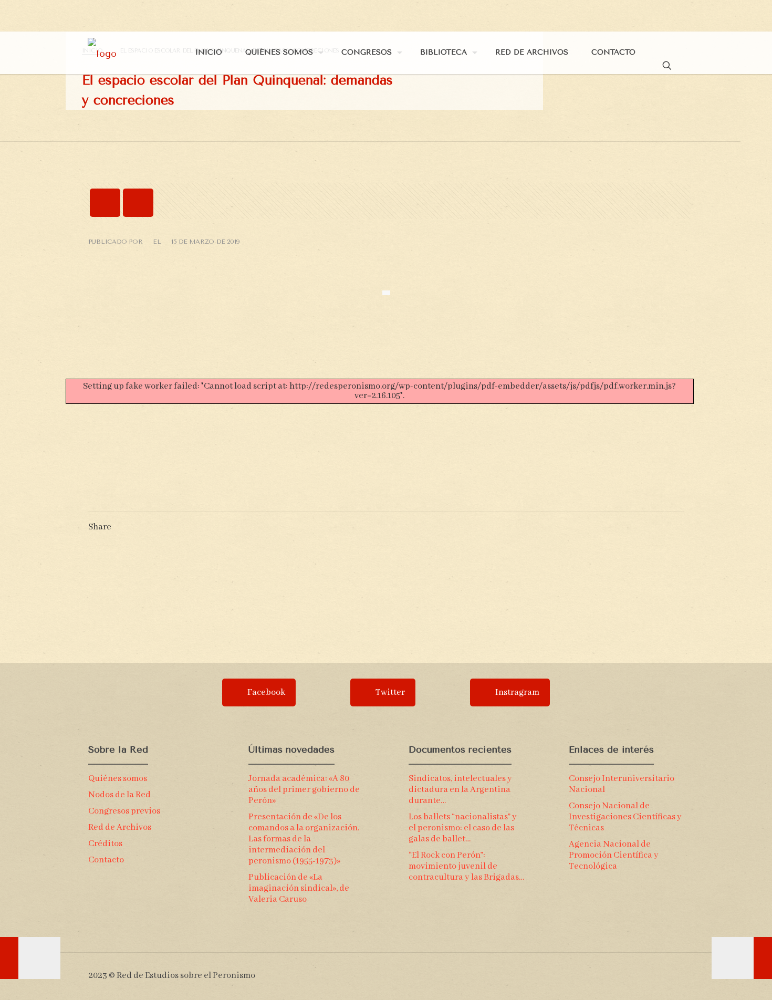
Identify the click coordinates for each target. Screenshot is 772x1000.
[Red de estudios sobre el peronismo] (102, 53)
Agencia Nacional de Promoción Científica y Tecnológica (614, 855)
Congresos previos (124, 811)
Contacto (106, 860)
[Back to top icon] (679, 971)
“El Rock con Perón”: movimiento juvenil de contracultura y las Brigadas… (466, 866)
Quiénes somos (117, 778)
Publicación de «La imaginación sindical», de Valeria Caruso (298, 888)
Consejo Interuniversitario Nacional (621, 784)
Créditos (105, 843)
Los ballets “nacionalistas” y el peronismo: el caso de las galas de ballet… (463, 828)
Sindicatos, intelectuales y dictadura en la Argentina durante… (460, 789)
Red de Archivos (119, 827)
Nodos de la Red (119, 794)
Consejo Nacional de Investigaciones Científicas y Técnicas (625, 817)
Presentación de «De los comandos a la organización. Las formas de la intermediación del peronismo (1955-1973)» (303, 839)
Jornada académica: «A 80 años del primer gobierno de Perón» (304, 789)
